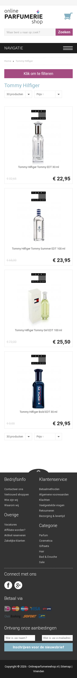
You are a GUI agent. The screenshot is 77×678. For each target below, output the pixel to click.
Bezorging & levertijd (52, 516)
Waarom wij (11, 505)
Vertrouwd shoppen (16, 494)
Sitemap (66, 666)
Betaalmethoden (49, 489)
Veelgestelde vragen (51, 505)
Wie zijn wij (11, 499)
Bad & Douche (48, 556)
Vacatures (10, 524)
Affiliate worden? (14, 530)
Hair (41, 551)
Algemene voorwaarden (54, 494)
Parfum (43, 535)
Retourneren (46, 510)
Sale (41, 562)
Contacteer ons (13, 489)
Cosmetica (45, 540)
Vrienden (38, 671)
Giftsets (44, 546)
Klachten (44, 499)
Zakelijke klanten (14, 540)
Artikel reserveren (15, 535)
